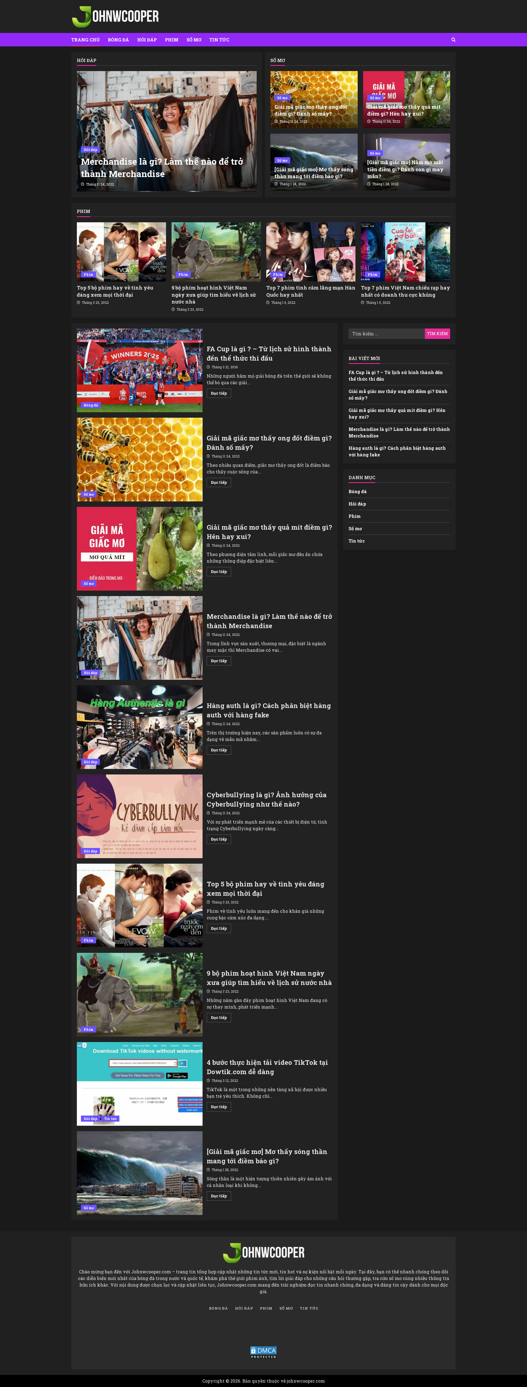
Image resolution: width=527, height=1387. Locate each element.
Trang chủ (85, 40)
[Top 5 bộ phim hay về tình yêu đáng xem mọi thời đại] (121, 252)
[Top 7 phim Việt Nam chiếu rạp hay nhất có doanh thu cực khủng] (405, 252)
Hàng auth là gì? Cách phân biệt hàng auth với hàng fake (140, 727)
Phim (171, 40)
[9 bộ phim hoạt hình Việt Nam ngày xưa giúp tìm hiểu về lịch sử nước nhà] (216, 252)
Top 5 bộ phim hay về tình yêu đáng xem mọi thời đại (115, 291)
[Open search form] (454, 40)
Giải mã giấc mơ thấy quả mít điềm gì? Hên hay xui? (404, 110)
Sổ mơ (194, 40)
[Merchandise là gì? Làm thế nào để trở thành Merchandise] (167, 131)
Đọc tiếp (221, 394)
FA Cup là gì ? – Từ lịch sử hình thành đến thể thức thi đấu (140, 370)
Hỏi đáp (147, 40)
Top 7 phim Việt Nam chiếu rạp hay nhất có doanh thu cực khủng (405, 291)
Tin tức (219, 40)
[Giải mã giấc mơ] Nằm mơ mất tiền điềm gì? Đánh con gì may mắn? (405, 169)
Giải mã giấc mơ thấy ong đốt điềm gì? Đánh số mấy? (310, 110)
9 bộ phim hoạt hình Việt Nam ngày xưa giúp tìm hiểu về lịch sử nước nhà (214, 294)
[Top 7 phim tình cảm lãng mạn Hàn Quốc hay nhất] (310, 252)
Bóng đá (118, 40)
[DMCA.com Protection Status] (263, 1353)
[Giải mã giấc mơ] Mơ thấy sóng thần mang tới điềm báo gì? (313, 172)
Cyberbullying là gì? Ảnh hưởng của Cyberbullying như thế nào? (140, 816)
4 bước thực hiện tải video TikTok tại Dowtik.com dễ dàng (140, 1084)
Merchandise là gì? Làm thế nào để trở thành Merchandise (162, 167)
